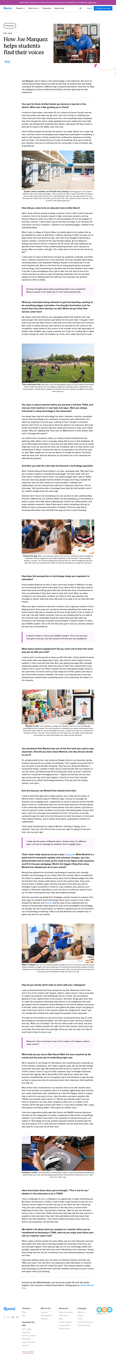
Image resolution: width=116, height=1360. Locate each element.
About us (81, 1312)
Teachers (44, 1312)
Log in (89, 8)
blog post (69, 854)
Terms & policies (28, 1352)
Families (44, 1319)
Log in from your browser (28, 1344)
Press (80, 1319)
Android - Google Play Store (29, 1337)
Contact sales (64, 1325)
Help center (63, 1315)
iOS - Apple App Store (26, 1331)
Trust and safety (84, 1325)
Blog (61, 1319)
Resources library (66, 1312)
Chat (24, 1312)
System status (64, 1329)
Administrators (46, 1315)
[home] (8, 8)
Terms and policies (85, 1322)
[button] (21, 8)
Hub (23, 1315)
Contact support (65, 1322)
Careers (81, 1315)
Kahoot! (48, 903)
